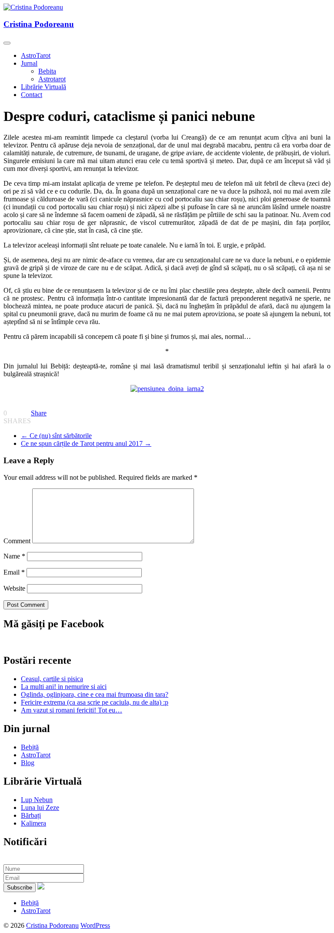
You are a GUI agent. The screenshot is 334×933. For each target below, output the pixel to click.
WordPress (95, 925)
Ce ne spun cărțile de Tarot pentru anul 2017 (86, 443)
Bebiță (30, 747)
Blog (27, 762)
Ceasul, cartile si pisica (52, 678)
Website (14, 588)
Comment (16, 541)
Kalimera (33, 823)
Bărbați (31, 815)
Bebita (47, 71)
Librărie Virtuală (43, 86)
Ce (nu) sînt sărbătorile (56, 435)
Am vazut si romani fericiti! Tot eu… (71, 710)
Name (14, 556)
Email (14, 572)
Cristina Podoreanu (38, 24)
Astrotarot (52, 79)
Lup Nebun (37, 799)
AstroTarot (35, 55)
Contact (31, 94)
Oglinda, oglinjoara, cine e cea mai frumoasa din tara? (94, 694)
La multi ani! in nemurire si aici (64, 686)
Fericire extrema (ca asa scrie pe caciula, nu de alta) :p (94, 702)
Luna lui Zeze (40, 807)
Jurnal (29, 63)
